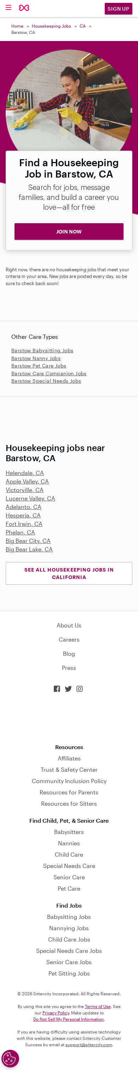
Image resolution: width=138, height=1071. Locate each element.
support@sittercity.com (88, 1044)
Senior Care (69, 877)
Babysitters (69, 831)
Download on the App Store (69, 718)
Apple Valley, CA (27, 481)
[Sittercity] (24, 8)
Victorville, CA (25, 489)
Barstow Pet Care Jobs (38, 366)
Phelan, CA (20, 532)
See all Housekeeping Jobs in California (69, 573)
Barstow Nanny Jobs (36, 358)
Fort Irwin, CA (24, 523)
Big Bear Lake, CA (29, 549)
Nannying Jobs (69, 928)
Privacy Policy (55, 1012)
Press (69, 667)
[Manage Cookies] (10, 1058)
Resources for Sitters (69, 803)
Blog (69, 653)
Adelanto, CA (23, 506)
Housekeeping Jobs (51, 25)
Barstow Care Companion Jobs (49, 373)
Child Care (69, 854)
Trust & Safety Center (69, 769)
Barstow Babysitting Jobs (42, 350)
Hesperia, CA (23, 515)
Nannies (69, 843)
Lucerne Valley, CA (30, 498)
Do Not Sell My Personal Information (68, 1019)
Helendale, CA (25, 472)
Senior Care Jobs (69, 962)
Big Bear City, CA (28, 540)
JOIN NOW (69, 231)
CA (83, 25)
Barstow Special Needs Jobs (46, 381)
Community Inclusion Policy (69, 780)
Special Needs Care (69, 865)
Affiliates (69, 758)
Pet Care (69, 888)
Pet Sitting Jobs (69, 973)
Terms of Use (98, 1006)
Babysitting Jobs (69, 916)
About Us (69, 625)
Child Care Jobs (69, 939)
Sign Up (119, 9)
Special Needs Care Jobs (69, 950)
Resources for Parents (69, 792)
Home (17, 25)
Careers (69, 639)
